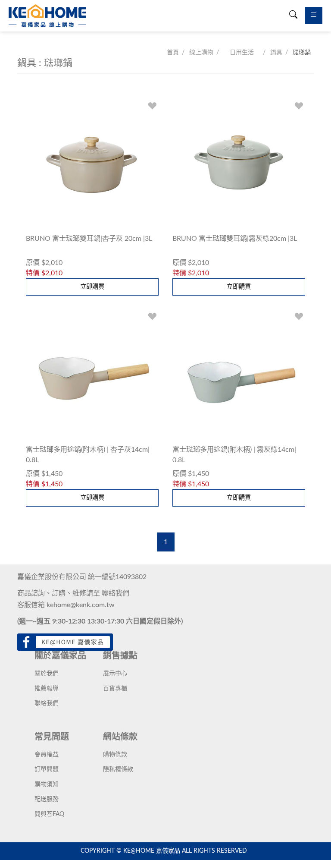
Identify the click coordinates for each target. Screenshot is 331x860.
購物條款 (115, 755)
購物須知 (46, 784)
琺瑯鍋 (302, 53)
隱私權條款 (118, 769)
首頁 (173, 53)
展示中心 (115, 674)
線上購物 (201, 53)
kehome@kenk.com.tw (81, 605)
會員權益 (46, 755)
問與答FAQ (49, 814)
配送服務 (46, 799)
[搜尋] (293, 15)
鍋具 (276, 53)
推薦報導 (46, 689)
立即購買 (92, 287)
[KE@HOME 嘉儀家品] (47, 15)
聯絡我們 (115, 593)
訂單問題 (46, 769)
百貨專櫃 (115, 689)
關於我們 (46, 674)
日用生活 (242, 53)
